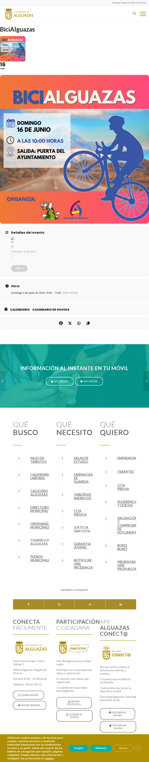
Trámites (125, 472)
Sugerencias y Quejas (128, 503)
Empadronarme (131, 458)
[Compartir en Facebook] (60, 323)
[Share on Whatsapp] (79, 323)
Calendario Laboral (40, 476)
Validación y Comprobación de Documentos (131, 525)
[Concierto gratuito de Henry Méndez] (146, 381)
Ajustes (123, 748)
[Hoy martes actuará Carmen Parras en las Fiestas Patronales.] (3, 381)
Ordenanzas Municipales (41, 525)
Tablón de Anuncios (82, 496)
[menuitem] (128, 3)
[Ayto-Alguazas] (19, 14)
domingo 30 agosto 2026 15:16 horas (129, 2)
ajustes (49, 758)
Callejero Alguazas (39, 493)
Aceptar (78, 748)
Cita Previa (123, 487)
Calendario (20, 310)
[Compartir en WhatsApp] (90, 604)
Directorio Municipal (40, 509)
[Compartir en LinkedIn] (120, 604)
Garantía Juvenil (82, 546)
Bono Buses (122, 547)
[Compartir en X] (59, 604)
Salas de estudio (81, 460)
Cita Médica (80, 513)
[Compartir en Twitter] (69, 323)
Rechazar (101, 748)
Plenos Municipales (41, 558)
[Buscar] (132, 14)
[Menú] (141, 14)
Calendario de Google (50, 310)
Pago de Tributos (38, 460)
